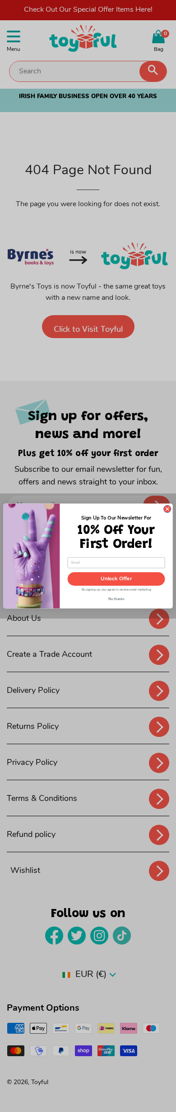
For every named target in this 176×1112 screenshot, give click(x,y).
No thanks (116, 598)
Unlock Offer (116, 579)
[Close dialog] (167, 508)
